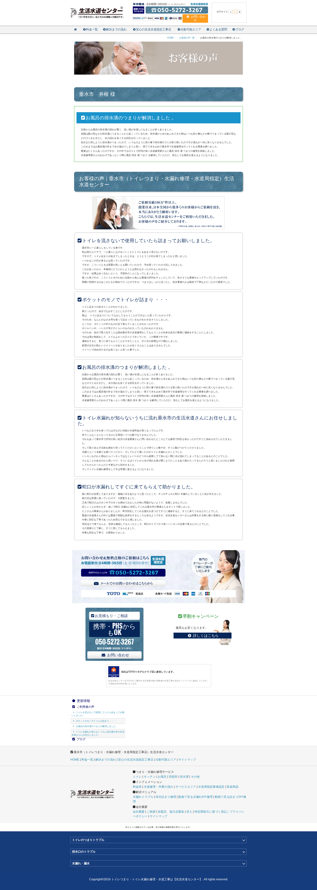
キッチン (150, 776)
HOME (74, 759)
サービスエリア (185, 786)
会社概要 (139, 811)
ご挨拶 (151, 811)
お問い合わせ (118, 655)
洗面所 (173, 776)
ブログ (239, 29)
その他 (195, 776)
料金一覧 (92, 29)
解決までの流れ (116, 29)
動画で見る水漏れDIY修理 (195, 796)
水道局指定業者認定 (211, 786)
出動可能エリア (191, 29)
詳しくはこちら (206, 636)
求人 (189, 811)
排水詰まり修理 (166, 796)
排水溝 (184, 776)
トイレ (137, 776)
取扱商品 (232, 786)
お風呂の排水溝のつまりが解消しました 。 (97, 726)
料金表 (137, 786)
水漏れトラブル (143, 796)
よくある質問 (218, 29)
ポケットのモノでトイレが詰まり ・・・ (96, 721)
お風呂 (162, 776)
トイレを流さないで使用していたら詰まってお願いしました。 (98, 714)
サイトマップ (187, 759)
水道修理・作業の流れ (158, 786)
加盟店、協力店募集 (171, 811)
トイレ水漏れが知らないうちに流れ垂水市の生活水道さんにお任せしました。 (98, 733)
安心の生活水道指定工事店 (153, 29)
